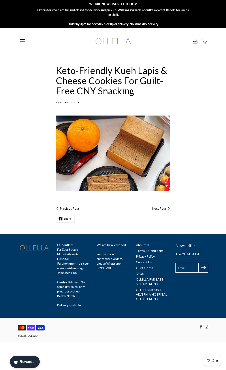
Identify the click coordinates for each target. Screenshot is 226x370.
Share (68, 218)
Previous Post (69, 208)
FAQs (140, 273)
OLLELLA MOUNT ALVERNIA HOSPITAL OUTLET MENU (151, 294)
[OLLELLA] (113, 41)
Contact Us (144, 262)
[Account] (195, 41)
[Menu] (22, 41)
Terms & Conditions (150, 250)
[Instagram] (206, 326)
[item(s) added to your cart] (204, 41)
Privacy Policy (145, 256)
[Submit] (203, 268)
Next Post (159, 208)
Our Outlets (144, 268)
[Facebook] (201, 326)
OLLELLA (33, 335)
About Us (142, 245)
